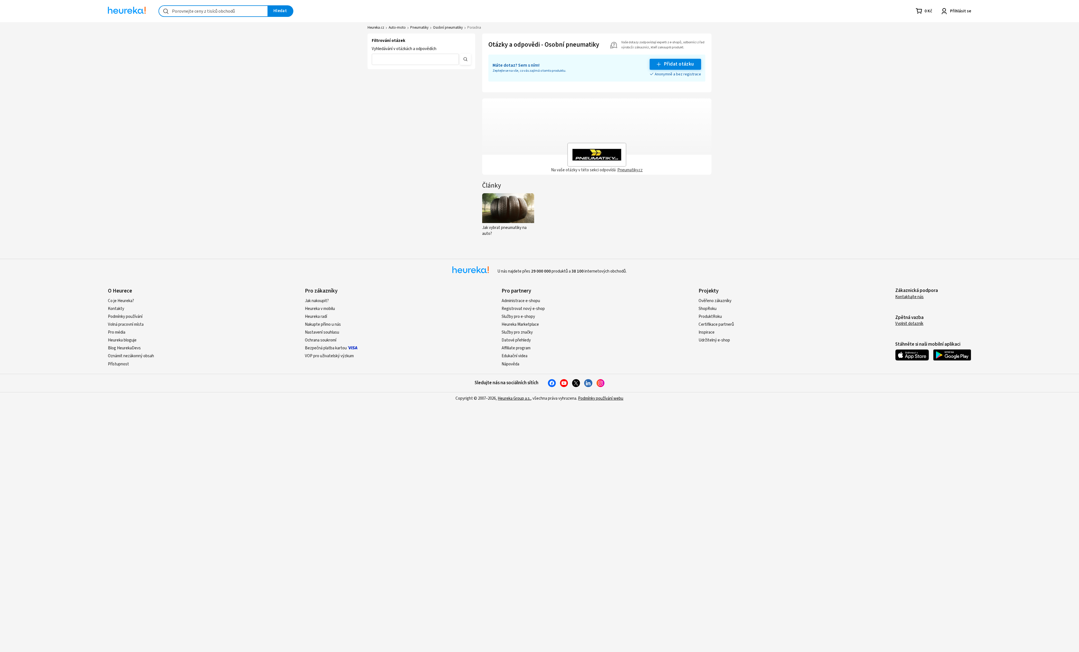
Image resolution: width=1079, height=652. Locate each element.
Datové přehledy (516, 340)
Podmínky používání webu (600, 398)
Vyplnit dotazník (909, 324)
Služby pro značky (517, 332)
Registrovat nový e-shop (523, 309)
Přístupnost (118, 364)
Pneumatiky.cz (630, 170)
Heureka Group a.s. (514, 398)
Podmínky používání (125, 317)
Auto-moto (397, 27)
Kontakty (116, 309)
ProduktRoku (710, 317)
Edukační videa (514, 356)
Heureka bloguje (122, 340)
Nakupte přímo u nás (323, 324)
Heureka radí (316, 317)
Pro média (116, 332)
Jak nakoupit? (317, 301)
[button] (415, 59)
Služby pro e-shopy (518, 317)
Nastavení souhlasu (322, 332)
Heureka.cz (376, 27)
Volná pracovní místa (126, 324)
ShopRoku (708, 309)
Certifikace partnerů (716, 324)
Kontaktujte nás (909, 297)
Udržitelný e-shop (714, 340)
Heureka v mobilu (320, 309)
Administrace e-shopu (521, 301)
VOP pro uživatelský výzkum (329, 356)
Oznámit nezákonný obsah (131, 356)
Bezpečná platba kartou (326, 348)
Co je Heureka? (121, 301)
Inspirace (707, 332)
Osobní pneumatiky (448, 27)
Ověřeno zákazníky (715, 301)
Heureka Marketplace (520, 324)
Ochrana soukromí (320, 340)
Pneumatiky (419, 27)
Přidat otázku (679, 64)
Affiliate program (516, 348)
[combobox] (213, 11)
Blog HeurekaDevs (124, 348)
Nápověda (510, 364)
